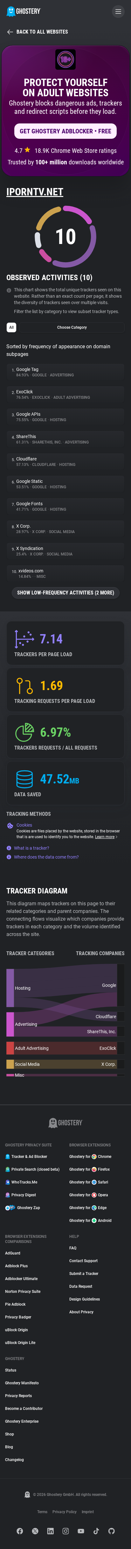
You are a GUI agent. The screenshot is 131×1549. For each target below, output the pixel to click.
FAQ (72, 1248)
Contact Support (83, 1261)
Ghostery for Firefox (89, 1169)
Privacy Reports (18, 1396)
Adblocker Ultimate (21, 1279)
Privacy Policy (64, 1512)
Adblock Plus (16, 1266)
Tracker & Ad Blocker (29, 1156)
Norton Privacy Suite (22, 1291)
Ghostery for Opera (88, 1195)
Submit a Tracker (83, 1273)
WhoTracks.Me (24, 1182)
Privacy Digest (23, 1195)
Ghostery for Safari (88, 1182)
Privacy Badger (18, 1317)
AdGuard (12, 1253)
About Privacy (81, 1312)
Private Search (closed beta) (35, 1169)
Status (10, 1370)
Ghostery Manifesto (22, 1383)
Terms (42, 1512)
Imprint (88, 1512)
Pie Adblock (15, 1304)
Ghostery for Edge (88, 1208)
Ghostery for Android (90, 1220)
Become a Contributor (24, 1408)
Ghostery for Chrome (90, 1156)
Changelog (14, 1460)
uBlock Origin (16, 1330)
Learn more (104, 837)
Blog (9, 1447)
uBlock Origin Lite (20, 1343)
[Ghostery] (23, 11)
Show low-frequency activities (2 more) (65, 593)
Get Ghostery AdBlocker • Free (65, 131)
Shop (9, 1434)
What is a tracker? (31, 848)
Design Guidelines (84, 1299)
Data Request (80, 1286)
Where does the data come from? (46, 857)
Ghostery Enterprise (21, 1421)
